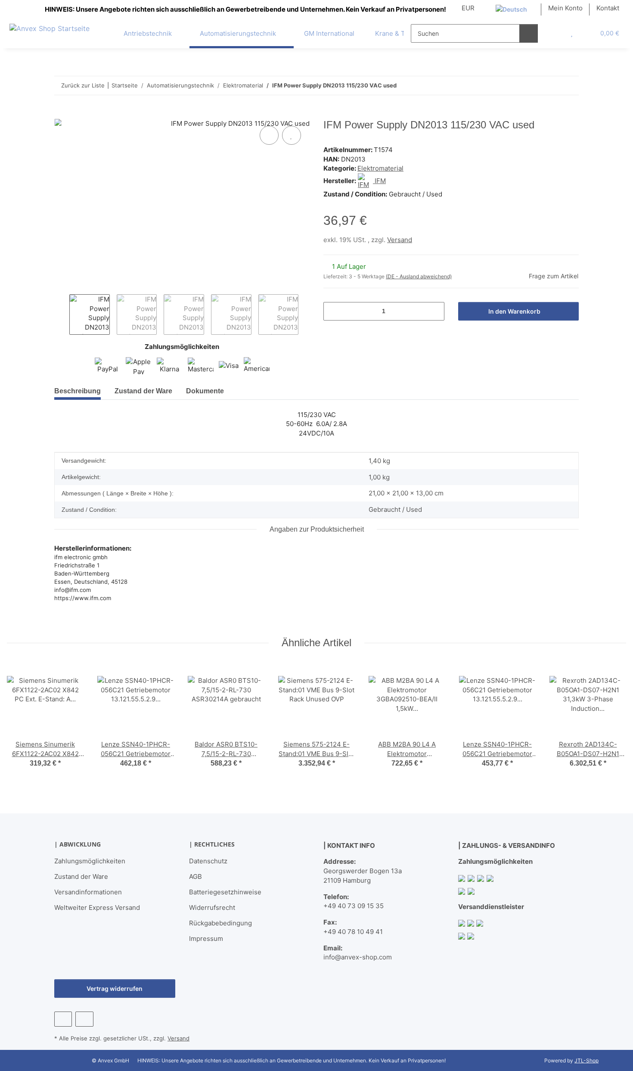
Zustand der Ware (81, 876)
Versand (399, 240)
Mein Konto (565, 8)
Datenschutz (208, 861)
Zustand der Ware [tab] (143, 391)
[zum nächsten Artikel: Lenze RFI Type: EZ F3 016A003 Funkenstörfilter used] (569, 85)
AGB (195, 876)
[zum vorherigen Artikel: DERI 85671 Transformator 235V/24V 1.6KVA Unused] (551, 85)
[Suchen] (528, 33)
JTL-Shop (586, 1060)
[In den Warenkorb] (61, 114)
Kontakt (607, 8)
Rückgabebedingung (220, 923)
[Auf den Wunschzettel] (291, 135)
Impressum (206, 938)
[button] (554, 33)
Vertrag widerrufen (115, 988)
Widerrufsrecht (212, 907)
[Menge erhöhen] (434, 311)
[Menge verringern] (333, 311)
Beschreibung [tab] (77, 391)
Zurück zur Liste (83, 85)
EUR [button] (468, 8)
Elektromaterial (380, 168)
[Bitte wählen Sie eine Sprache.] (515, 9)
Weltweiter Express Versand (97, 907)
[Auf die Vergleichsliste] (269, 135)
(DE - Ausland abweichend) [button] (419, 276)
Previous (61, 314)
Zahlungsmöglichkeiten (89, 861)
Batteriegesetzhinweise (225, 892)
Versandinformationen (88, 892)
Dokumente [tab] (205, 391)
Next (305, 314)
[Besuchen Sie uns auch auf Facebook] (63, 1019)
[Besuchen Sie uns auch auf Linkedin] (84, 1019)
